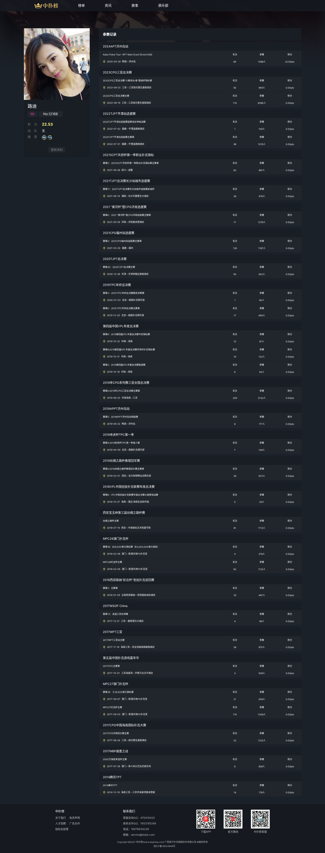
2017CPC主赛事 (111, 666)
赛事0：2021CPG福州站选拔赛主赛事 (122, 241)
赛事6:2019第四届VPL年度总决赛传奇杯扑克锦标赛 (129, 350)
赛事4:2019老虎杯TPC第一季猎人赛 (121, 443)
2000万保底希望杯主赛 (115, 759)
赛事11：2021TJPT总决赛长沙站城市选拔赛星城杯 (128, 189)
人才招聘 (60, 823)
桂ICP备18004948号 (164, 846)
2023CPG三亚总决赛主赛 (116, 96)
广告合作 (74, 823)
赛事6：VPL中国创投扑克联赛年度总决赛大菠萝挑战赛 (130, 495)
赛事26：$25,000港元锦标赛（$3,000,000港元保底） (131, 547)
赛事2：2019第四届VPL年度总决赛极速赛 (124, 365)
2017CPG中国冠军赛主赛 (116, 733)
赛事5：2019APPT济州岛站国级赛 (120, 417)
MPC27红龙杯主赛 (112, 707)
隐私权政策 (61, 829)
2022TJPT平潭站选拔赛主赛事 (118, 137)
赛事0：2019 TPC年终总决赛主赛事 (121, 308)
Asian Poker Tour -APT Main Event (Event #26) (127, 55)
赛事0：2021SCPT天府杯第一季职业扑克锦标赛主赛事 (131, 163)
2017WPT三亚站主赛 (114, 640)
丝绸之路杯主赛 (111, 521)
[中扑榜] (39, 6)
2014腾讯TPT (110, 785)
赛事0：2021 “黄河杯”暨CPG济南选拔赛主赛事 (127, 215)
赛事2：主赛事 (110, 588)
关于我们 (60, 817)
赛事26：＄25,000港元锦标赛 (118, 692)
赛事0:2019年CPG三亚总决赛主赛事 (121, 391)
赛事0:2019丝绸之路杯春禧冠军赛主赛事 (123, 469)
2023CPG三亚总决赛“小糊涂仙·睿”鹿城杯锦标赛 (127, 80)
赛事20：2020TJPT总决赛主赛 (119, 267)
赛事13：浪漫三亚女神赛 (115, 614)
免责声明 (74, 817)
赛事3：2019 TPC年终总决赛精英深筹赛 (123, 293)
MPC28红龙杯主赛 (112, 562)
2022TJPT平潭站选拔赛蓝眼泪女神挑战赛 (124, 122)
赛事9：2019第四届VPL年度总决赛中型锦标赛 (126, 334)
